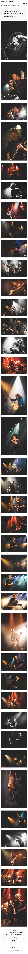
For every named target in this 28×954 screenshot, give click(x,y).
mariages (3, 5)
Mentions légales (20, 950)
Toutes (14, 16)
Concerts (11, 16)
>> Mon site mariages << (14, 951)
